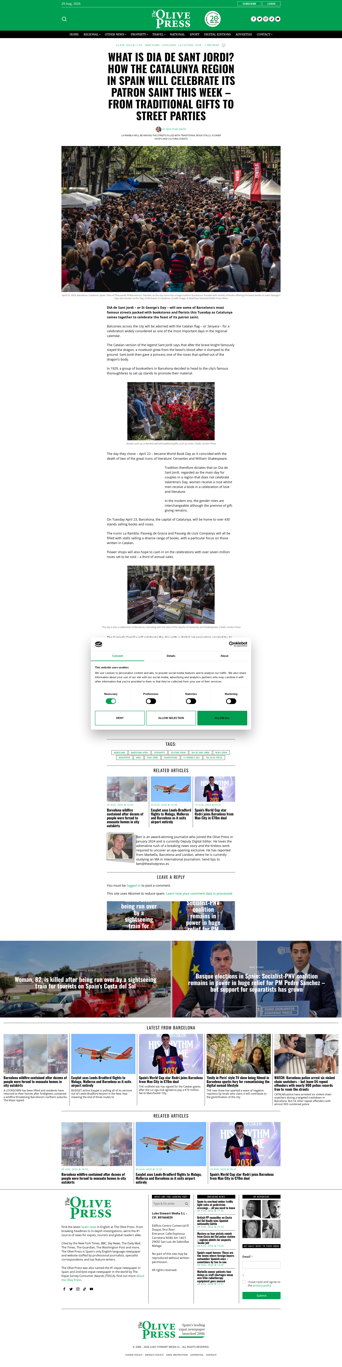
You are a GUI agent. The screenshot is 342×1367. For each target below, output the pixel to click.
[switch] (151, 701)
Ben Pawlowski (176, 129)
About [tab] (224, 655)
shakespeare (170, 757)
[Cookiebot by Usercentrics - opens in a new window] (231, 644)
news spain (221, 752)
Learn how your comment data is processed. (199, 893)
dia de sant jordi (200, 752)
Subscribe (249, 3)
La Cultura (185, 45)
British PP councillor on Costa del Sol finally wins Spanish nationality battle (214, 1220)
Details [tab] (171, 655)
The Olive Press (214, 757)
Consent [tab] (117, 655)
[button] (186, 1203)
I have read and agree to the (264, 1284)
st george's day (191, 757)
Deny (120, 717)
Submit (261, 1295)
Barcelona (152, 45)
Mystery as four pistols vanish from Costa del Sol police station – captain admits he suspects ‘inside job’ (216, 1238)
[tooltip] (253, 19)
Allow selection (171, 717)
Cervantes (159, 752)
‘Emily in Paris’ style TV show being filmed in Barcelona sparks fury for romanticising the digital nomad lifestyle (238, 1081)
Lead (198, 45)
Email (247, 1256)
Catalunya (169, 45)
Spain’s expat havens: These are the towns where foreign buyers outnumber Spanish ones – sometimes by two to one (215, 1257)
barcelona (119, 752)
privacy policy (262, 1285)
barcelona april (139, 752)
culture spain (178, 752)
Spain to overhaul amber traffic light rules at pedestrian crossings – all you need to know (216, 1204)
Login (271, 3)
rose (138, 757)
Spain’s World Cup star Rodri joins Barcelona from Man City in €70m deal (214, 814)
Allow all (222, 717)
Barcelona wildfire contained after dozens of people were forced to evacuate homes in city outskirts (125, 818)
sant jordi (152, 757)
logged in (134, 885)
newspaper (124, 757)
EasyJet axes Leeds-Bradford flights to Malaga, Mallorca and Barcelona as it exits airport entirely (171, 816)
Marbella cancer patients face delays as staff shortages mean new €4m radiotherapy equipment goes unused (215, 1276)
